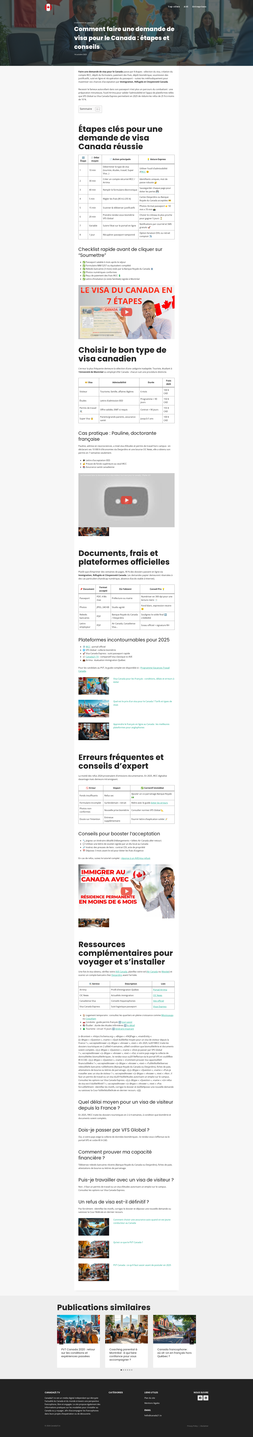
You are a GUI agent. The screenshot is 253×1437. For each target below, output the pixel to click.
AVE (186, 6)
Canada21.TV (92, 656)
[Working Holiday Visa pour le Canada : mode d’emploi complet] (93, 527)
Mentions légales (152, 1403)
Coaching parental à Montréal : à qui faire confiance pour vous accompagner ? (123, 1355)
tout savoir (127, 1022)
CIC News (157, 995)
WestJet (165, 971)
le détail (131, 1025)
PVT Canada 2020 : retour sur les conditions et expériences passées (78, 1353)
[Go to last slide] (61, 1341)
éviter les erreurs (159, 802)
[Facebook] (200, 1397)
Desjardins (116, 975)
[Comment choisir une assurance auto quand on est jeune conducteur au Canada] (93, 1227)
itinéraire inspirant (124, 1028)
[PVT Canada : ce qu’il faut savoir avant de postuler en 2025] (93, 1272)
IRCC (143, 171)
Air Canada (152, 971)
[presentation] (78, 1329)
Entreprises (199, 6)
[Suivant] (192, 1341)
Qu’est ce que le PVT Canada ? (128, 1242)
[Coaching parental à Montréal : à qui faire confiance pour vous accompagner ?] (93, 918)
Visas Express (160, 1006)
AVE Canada (121, 971)
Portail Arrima (160, 989)
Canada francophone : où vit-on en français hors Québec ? (174, 1353)
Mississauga (167, 1015)
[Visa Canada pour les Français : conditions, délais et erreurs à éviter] (93, 686)
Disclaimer (204, 1426)
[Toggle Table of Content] (96, 109)
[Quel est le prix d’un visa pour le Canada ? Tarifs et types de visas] (93, 708)
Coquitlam (91, 1018)
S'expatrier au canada (84, 23)
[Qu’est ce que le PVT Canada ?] (93, 1249)
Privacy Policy (192, 1426)
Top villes (174, 6)
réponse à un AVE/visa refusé (135, 858)
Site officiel (158, 1000)
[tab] (121, 1370)
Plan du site (149, 1398)
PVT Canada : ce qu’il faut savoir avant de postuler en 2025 (142, 1265)
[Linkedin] (205, 1397)
